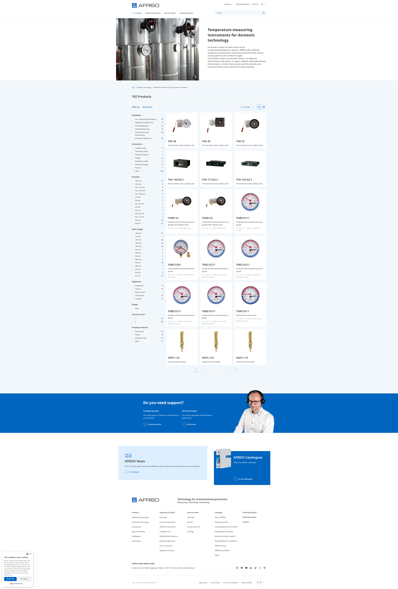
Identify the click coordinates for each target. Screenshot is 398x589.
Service (190, 522)
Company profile (221, 522)
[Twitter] (260, 568)
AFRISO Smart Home (168, 527)
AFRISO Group (220, 546)
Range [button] (135, 304)
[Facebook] (242, 568)
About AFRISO (220, 517)
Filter (137, 308)
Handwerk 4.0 (165, 531)
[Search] (264, 13)
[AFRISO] (145, 5)
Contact (255, 4)
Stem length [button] (137, 229)
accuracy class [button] (138, 314)
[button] (17, 583)
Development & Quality (224, 531)
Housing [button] (135, 177)
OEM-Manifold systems (169, 536)
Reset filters (147, 107)
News (217, 555)
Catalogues (136, 536)
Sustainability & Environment (226, 527)
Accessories (136, 527)
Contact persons (154, 424)
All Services (191, 424)
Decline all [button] (24, 579)
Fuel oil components (167, 522)
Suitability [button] (136, 115)
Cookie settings (246, 583)
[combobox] (247, 107)
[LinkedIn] (251, 568)
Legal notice (203, 583)
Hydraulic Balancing (167, 541)
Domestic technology (140, 522)
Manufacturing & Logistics (225, 536)
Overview (163, 517)
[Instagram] (237, 568)
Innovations (136, 541)
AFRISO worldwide (222, 550)
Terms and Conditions (230, 583)
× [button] (30, 554)
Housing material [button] (140, 327)
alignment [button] (136, 281)
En (262, 4)
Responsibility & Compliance (226, 541)
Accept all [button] (10, 579)
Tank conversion (166, 546)
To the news (134, 472)
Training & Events (250, 512)
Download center (243, 4)
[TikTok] (255, 568)
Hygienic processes (167, 550)
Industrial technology (140, 517)
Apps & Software (138, 531)
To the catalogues (245, 479)
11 (230, 369)
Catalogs (190, 531)
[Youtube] (246, 568)
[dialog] (17, 569)
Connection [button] (137, 144)
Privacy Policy (215, 583)
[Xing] (264, 568)
